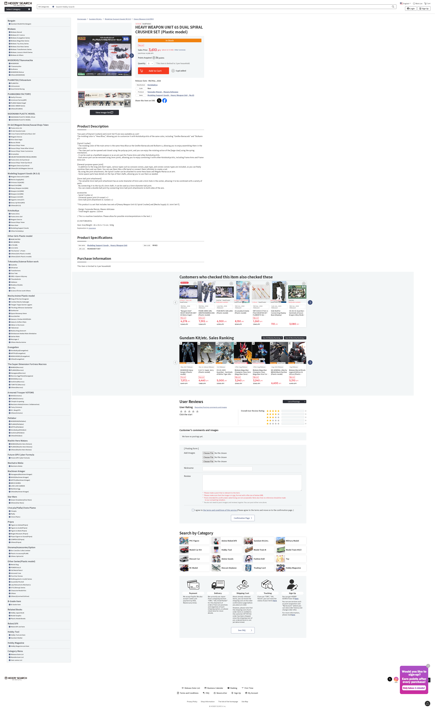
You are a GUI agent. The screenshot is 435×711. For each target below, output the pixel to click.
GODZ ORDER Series (18, 106)
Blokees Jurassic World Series (22, 52)
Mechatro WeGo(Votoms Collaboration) (25, 404)
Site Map (245, 701)
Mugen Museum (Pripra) (19, 534)
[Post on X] (159, 100)
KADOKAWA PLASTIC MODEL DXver (23, 117)
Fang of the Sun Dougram (20, 299)
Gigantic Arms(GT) (17, 200)
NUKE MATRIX (15, 239)
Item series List (16, 660)
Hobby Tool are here (18, 635)
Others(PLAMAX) (17, 109)
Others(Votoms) (17, 413)
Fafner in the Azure (17, 325)
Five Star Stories (17, 576)
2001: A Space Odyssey (19, 276)
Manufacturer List (17, 657)
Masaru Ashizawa (170, 91)
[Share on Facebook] (164, 100)
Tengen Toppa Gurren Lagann (21, 305)
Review (187, 475)
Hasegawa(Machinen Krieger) (21, 474)
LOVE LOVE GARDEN (18, 486)
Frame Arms (15, 214)
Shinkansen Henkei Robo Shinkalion (23, 333)
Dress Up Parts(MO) (18, 203)
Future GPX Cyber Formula (20, 458)
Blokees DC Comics (18, 35)
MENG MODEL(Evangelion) (20, 356)
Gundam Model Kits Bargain (21, 24)
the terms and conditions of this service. (220, 510)
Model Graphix (16, 615)
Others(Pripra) (16, 542)
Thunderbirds (16, 279)
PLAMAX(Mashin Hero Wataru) (21, 447)
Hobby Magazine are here (20, 646)
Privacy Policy (192, 701)
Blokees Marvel (16, 32)
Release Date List (17, 654)
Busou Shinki (15, 142)
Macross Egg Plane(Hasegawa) (22, 376)
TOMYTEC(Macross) (18, 384)
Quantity (141, 63)
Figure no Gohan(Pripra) (19, 525)
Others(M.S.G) (16, 205)
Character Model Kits (18, 590)
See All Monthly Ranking (294, 338)
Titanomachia (16, 66)
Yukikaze (14, 282)
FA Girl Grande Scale (18, 131)
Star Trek (14, 273)
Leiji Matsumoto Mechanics (21, 585)
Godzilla (14, 265)
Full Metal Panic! (17, 570)
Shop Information (208, 701)
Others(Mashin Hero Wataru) (21, 450)
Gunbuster (14, 310)
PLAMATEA (14, 83)
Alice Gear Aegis (16, 139)
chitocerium (15, 86)
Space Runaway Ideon (19, 313)
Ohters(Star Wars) (17, 503)
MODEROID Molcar (17, 72)
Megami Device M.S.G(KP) (20, 177)
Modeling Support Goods (20, 228)
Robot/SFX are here (18, 627)
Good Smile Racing (17, 89)
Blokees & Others (17, 55)
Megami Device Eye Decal (20, 165)
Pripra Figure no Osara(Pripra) (21, 536)
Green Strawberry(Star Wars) (21, 500)
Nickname (188, 467)
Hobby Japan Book (17, 613)
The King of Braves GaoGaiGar (21, 308)
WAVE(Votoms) (16, 396)
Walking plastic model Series (21, 579)
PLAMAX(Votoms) (17, 398)
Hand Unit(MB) (16, 185)
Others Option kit (17, 556)
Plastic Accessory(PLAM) (19, 553)
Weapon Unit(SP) (17, 197)
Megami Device (16, 137)
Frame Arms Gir (16, 128)
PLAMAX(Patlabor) (17, 424)
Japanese (92, 228)
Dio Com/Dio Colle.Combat (20, 550)
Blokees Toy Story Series (20, 43)
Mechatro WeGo (16, 466)
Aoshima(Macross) (17, 382)
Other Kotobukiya (17, 231)
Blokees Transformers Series (21, 49)
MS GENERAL (15, 242)
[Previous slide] (77, 55)
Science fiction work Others (21, 291)
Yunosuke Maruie (154, 91)
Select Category (13, 9)
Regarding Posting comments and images (211, 407)
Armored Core (16, 573)
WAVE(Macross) (16, 379)
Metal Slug (15, 564)
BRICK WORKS (16, 483)
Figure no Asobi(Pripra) (19, 528)
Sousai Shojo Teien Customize (22, 151)
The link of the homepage (228, 701)
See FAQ (241, 630)
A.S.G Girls (14, 248)
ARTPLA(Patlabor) (17, 427)
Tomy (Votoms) (16, 407)
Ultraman (14, 267)
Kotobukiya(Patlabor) (18, 430)
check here (212, 611)
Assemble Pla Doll (17, 582)
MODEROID (15, 63)
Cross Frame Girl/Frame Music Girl (23, 134)
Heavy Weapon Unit (179, 95)
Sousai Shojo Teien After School (22, 148)
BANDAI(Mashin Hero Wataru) (21, 444)
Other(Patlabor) (16, 436)
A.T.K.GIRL (14, 245)
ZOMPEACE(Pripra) (17, 539)
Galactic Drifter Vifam (18, 322)
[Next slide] (131, 55)
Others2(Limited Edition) (20, 596)
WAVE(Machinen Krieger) (20, 477)
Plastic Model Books (18, 618)
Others (13, 593)
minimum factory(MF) (19, 100)
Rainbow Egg (15, 489)
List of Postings (294, 401)
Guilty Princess (16, 97)
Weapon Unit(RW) (17, 194)
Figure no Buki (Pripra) (19, 531)
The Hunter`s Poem (18, 251)
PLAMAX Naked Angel (18, 103)
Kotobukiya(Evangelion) (19, 350)
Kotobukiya (152, 84)
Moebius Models (17, 285)
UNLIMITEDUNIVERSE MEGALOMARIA (24, 157)
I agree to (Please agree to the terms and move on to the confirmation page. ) (244, 510)
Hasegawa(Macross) (18, 373)
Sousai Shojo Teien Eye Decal (21, 163)
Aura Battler (15, 316)
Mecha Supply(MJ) (17, 179)
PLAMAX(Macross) (17, 370)
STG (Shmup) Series (18, 587)
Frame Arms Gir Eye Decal (20, 160)
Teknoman (15, 328)
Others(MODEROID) (18, 75)
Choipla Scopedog (17, 401)
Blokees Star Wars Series (20, 46)
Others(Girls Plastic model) (21, 253)
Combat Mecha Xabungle (20, 302)
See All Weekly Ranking (271, 338)
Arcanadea (15, 154)
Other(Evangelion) (17, 359)
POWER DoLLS (16, 567)
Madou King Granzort (18, 331)
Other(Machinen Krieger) (20, 492)
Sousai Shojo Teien (18, 145)
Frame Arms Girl (16, 216)
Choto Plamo (15, 517)
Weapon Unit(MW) (17, 191)
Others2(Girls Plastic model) (21, 256)
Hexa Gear (14, 225)
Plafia (13, 514)
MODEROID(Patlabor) (18, 421)
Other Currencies (180, 50)
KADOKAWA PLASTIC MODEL (21, 120)
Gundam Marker (16, 638)
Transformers (16, 270)
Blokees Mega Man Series (20, 41)
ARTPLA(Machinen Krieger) (20, 480)
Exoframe (14, 69)
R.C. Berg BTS (15, 410)
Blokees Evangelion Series (20, 38)
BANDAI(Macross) (17, 367)
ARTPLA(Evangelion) (18, 353)
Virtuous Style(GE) (17, 182)
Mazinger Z (15, 339)
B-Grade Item (16, 604)
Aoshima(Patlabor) (17, 433)
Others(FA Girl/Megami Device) (22, 168)
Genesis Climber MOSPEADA (21, 319)
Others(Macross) (17, 387)
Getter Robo (15, 336)
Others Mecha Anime (18, 342)
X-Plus (13, 288)
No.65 (191, 95)
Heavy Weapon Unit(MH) (19, 188)
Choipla (13, 511)
